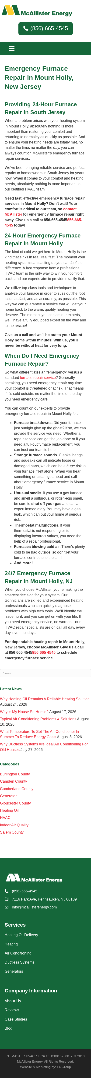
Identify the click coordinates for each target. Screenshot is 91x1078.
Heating (11, 944)
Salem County (12, 832)
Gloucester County (15, 803)
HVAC (5, 818)
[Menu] (12, 48)
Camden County (13, 781)
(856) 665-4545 (24, 891)
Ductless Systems (19, 962)
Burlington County (15, 774)
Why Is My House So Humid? (24, 712)
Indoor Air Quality (14, 825)
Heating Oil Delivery (21, 935)
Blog (8, 1028)
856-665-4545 (44, 652)
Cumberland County (16, 789)
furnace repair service (38, 378)
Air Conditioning (18, 953)
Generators (14, 971)
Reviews (12, 1010)
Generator (8, 796)
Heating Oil (9, 810)
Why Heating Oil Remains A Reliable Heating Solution (45, 699)
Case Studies (16, 1019)
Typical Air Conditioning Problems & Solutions (38, 719)
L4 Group (64, 1067)
